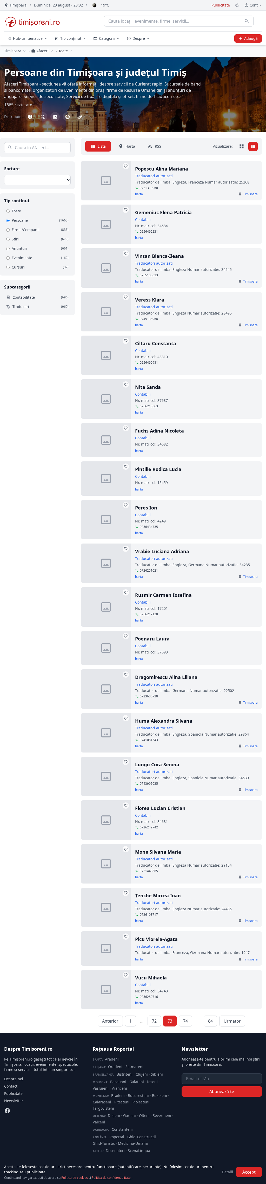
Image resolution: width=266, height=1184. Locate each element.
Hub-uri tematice (28, 38)
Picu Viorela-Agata (156, 939)
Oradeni (115, 1066)
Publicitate (220, 5)
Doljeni (114, 1115)
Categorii (107, 38)
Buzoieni (159, 1095)
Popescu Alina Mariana (161, 169)
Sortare (11, 169)
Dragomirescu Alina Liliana (166, 677)
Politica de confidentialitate (111, 1177)
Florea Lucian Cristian (160, 808)
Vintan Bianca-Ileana (159, 256)
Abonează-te (221, 1091)
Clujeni (142, 1074)
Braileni (118, 1095)
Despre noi (13, 1078)
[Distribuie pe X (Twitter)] (42, 116)
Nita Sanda (148, 387)
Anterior (110, 1021)
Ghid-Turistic (104, 1143)
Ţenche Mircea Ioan (158, 895)
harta (139, 194)
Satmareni (134, 1066)
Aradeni (112, 1059)
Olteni (144, 1115)
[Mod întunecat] (237, 5)
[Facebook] (7, 1111)
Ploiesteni (140, 1102)
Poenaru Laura (152, 639)
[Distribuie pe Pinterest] (67, 116)
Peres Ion (146, 508)
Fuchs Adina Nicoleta (159, 431)
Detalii (227, 1171)
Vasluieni (101, 1088)
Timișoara (12, 50)
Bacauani (118, 1081)
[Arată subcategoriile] (71, 51)
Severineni (162, 1115)
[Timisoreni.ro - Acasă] (34, 21)
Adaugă (251, 38)
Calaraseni (102, 1102)
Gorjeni (129, 1115)
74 (185, 1021)
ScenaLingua (139, 1150)
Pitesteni (121, 1102)
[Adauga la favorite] (126, 166)
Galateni (136, 1081)
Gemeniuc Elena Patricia (163, 212)
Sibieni (157, 1074)
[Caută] (246, 21)
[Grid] (241, 146)
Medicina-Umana (133, 1143)
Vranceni (119, 1088)
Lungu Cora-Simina (157, 764)
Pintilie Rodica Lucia (158, 469)
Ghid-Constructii (141, 1136)
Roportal (116, 1136)
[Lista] (253, 146)
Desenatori (115, 1150)
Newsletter (13, 1100)
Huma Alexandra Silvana (163, 721)
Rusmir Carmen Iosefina (163, 595)
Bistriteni (124, 1074)
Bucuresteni (138, 1095)
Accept (249, 1172)
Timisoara (250, 194)
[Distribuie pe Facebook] (30, 116)
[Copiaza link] (80, 116)
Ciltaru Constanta (155, 343)
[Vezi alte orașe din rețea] (24, 51)
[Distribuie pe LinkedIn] (55, 116)
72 (154, 1021)
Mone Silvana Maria (158, 852)
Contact (10, 1086)
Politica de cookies (75, 1177)
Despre (138, 38)
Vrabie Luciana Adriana (162, 551)
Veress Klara (149, 300)
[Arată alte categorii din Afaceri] (51, 51)
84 (210, 1021)
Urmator (232, 1021)
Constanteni (122, 1129)
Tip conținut (70, 38)
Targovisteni (103, 1108)
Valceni (99, 1122)
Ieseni (152, 1081)
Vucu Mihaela (151, 977)
